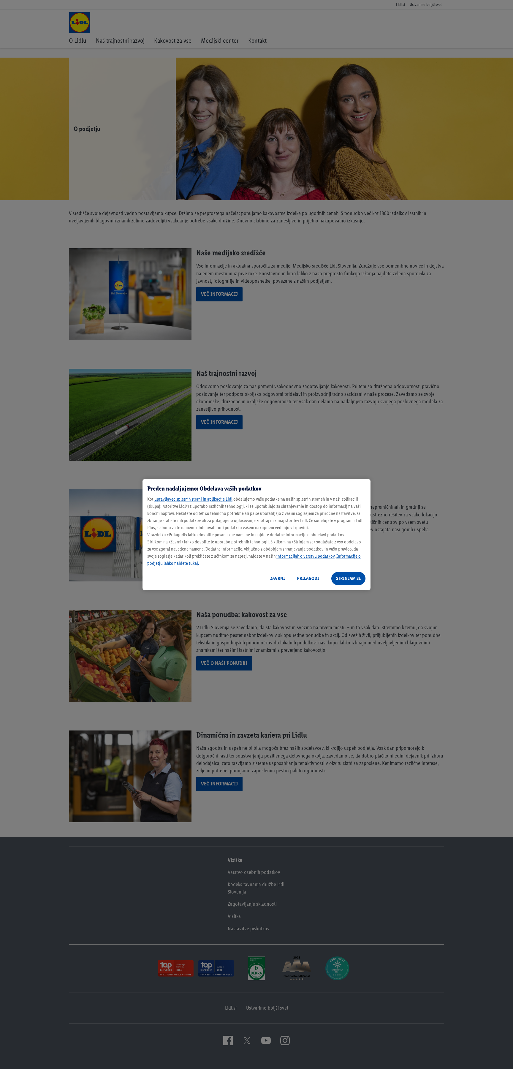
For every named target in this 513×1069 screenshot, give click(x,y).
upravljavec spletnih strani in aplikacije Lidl (193, 499)
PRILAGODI (308, 578)
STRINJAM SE (348, 578)
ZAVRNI (277, 578)
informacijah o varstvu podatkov (305, 556)
